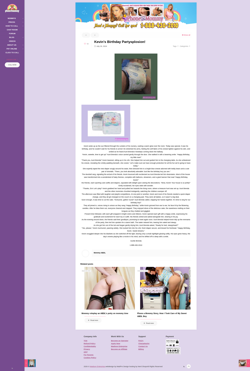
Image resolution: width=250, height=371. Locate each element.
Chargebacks (143, 344)
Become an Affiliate (119, 349)
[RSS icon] (12, 368)
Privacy (87, 349)
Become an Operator (119, 341)
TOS (85, 341)
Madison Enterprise (119, 346)
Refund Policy (89, 344)
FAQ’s (140, 341)
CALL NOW (12, 65)
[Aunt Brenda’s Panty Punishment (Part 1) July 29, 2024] (244, 363)
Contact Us (143, 346)
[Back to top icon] (189, 366)
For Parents (88, 355)
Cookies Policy (90, 358)
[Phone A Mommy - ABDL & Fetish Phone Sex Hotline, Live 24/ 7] (12, 8)
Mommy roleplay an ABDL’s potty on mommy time (105, 313)
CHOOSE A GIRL (11, 59)
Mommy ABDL (100, 253)
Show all (187, 35)
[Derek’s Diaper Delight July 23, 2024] (30, 363)
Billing (141, 349)
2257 (86, 352)
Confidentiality (90, 346)
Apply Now (115, 344)
